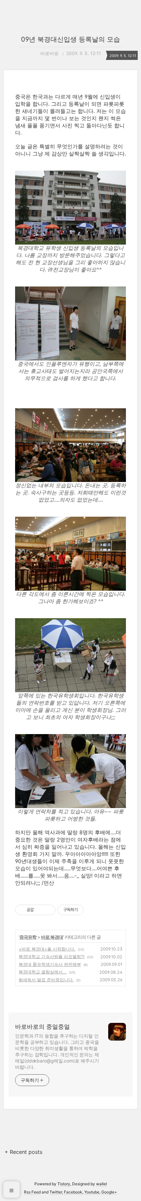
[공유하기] (40, 910)
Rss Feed (32, 1192)
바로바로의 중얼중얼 (42, 1026)
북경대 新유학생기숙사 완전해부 (50, 964)
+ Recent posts (23, 1152)
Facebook (73, 1192)
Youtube (91, 1192)
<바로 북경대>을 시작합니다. (47, 949)
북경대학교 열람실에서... (43, 971)
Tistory (63, 1183)
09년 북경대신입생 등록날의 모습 (70, 39)
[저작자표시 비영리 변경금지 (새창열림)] (92, 910)
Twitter (56, 1192)
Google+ (109, 1192)
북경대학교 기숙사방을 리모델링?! (52, 956)
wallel (101, 1183)
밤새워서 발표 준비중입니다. (46, 979)
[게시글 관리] (48, 910)
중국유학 (27, 937)
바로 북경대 (52, 937)
